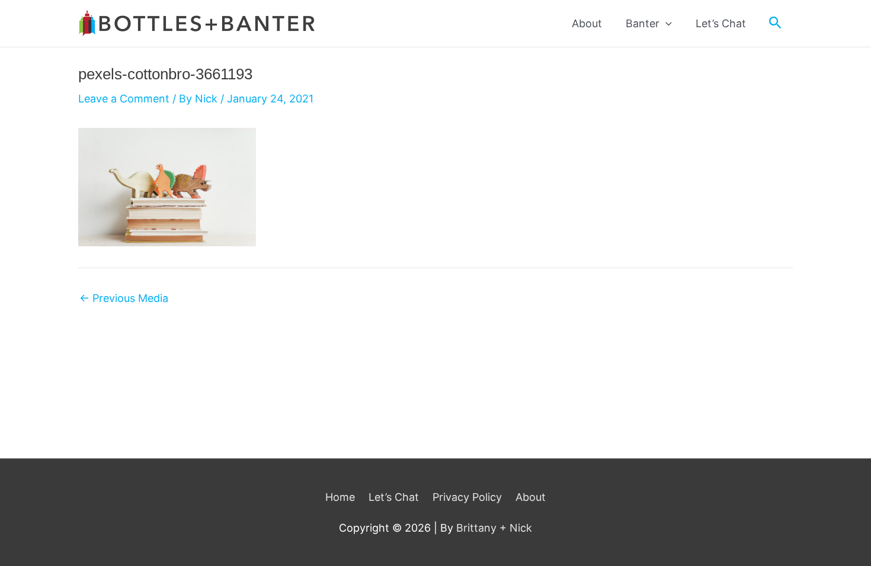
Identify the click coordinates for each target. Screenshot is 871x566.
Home (340, 497)
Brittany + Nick (494, 528)
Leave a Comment (123, 98)
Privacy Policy (467, 497)
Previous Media (123, 298)
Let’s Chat (394, 497)
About (530, 497)
